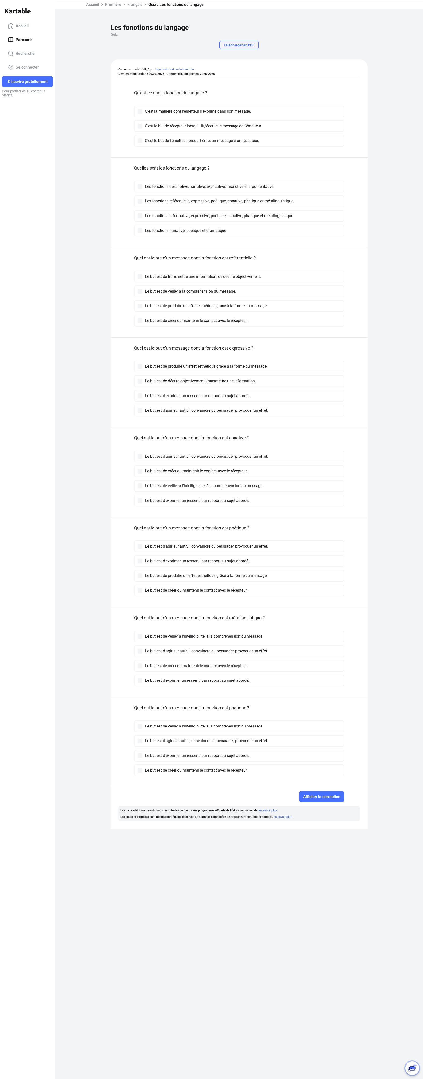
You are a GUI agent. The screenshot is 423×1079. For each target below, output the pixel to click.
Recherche (25, 53)
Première (113, 4)
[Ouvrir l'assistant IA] (412, 1068)
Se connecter (27, 67)
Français (134, 4)
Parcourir (24, 39)
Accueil (22, 25)
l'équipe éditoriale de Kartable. (174, 69)
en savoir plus (268, 810)
